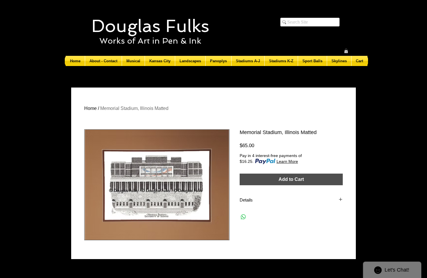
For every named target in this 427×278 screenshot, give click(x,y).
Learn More (287, 161)
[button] (346, 51)
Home (90, 108)
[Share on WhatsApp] (243, 216)
